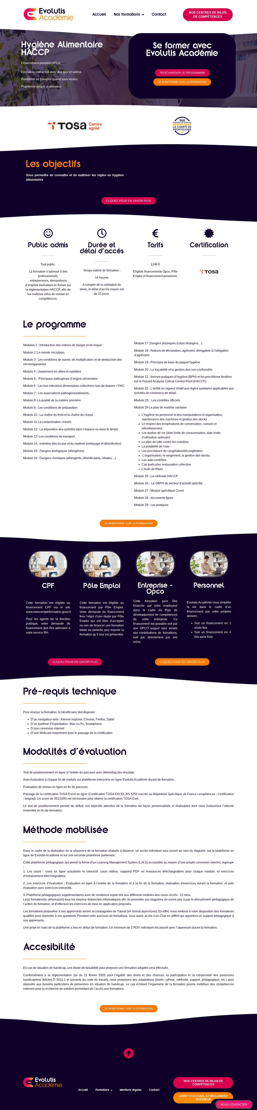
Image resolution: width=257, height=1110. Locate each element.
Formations (102, 1090)
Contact (159, 14)
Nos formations (127, 14)
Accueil (99, 14)
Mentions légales (130, 1090)
